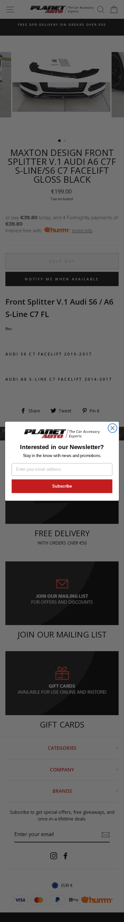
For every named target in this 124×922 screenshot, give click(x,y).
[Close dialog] (112, 428)
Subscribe (62, 486)
